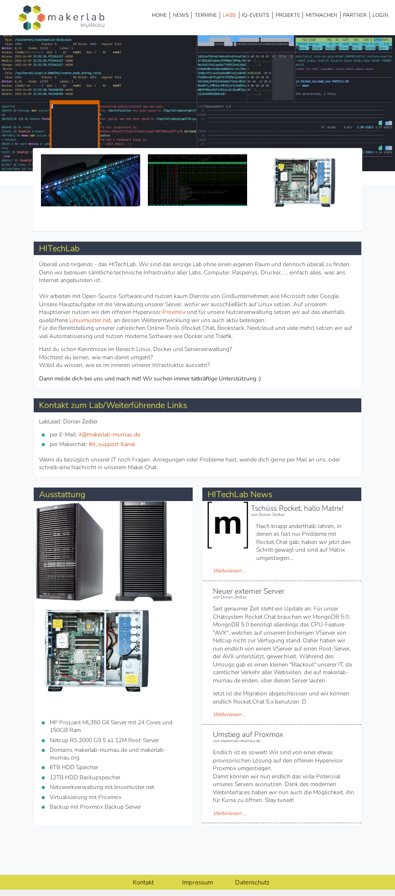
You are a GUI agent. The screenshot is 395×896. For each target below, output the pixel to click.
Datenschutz (252, 882)
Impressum (197, 882)
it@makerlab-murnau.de (109, 434)
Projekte (288, 15)
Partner (355, 15)
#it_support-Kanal (112, 444)
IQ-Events (255, 15)
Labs (229, 15)
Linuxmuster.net (90, 320)
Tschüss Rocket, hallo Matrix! (297, 508)
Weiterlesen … (229, 570)
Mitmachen (321, 15)
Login (380, 15)
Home (159, 15)
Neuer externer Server (248, 591)
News (181, 15)
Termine (206, 15)
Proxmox (173, 312)
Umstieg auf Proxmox (248, 734)
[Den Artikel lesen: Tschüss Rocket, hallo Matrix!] (228, 547)
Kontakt (143, 882)
